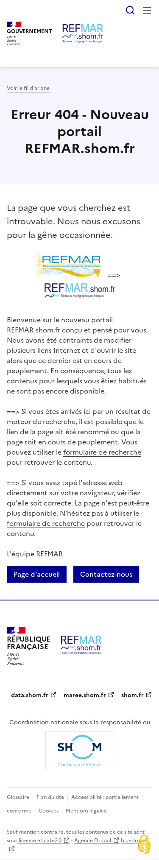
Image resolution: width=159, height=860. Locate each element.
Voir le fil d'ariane (28, 88)
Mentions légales (86, 811)
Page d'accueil (37, 574)
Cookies (49, 811)
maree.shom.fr (85, 695)
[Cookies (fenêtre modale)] (144, 845)
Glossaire (18, 797)
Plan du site (50, 797)
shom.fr (132, 695)
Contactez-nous (106, 574)
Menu (147, 10)
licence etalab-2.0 (39, 840)
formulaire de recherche (102, 452)
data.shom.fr (29, 695)
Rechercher (130, 10)
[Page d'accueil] (82, 33)
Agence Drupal (92, 840)
